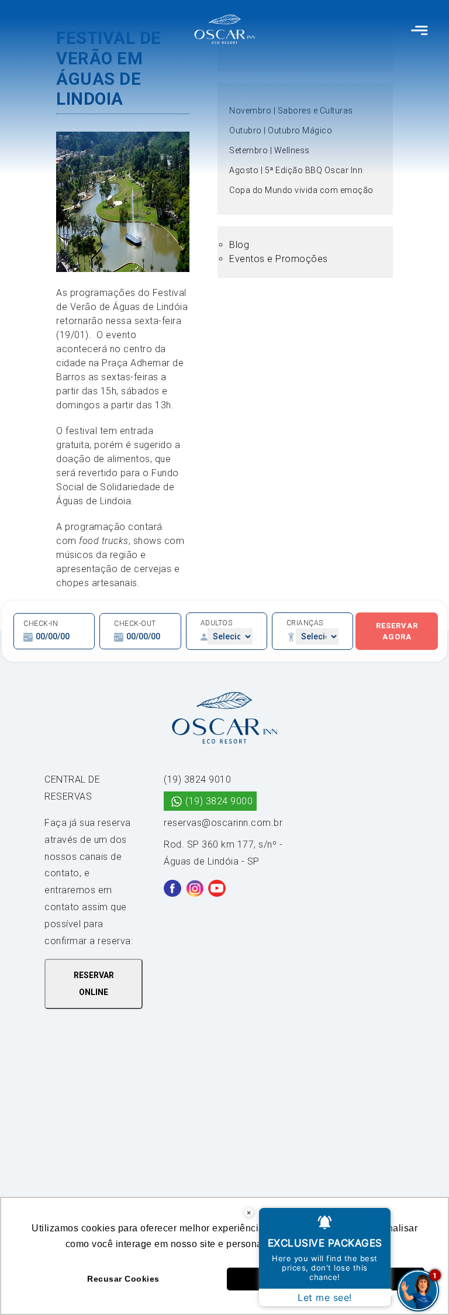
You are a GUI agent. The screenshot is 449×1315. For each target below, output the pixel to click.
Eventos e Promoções (278, 258)
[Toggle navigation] (419, 29)
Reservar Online (94, 983)
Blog (239, 244)
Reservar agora (397, 631)
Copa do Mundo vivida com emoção (301, 190)
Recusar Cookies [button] (123, 1278)
